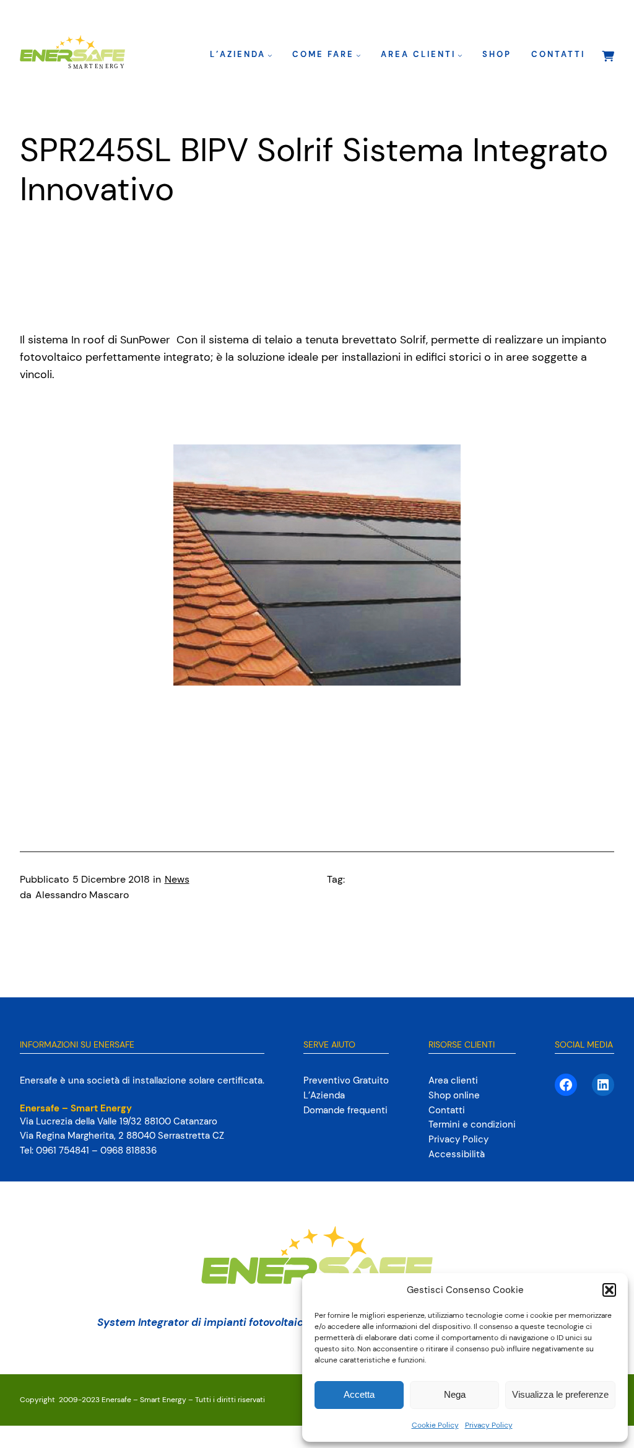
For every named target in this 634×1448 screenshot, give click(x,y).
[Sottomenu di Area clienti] (460, 55)
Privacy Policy (489, 1425)
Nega (455, 1394)
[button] (609, 1290)
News (177, 879)
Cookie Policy (435, 1425)
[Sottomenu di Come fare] (358, 55)
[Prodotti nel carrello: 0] (607, 55)
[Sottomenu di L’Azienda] (269, 55)
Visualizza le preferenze (560, 1394)
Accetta (359, 1394)
